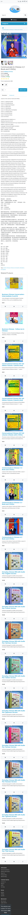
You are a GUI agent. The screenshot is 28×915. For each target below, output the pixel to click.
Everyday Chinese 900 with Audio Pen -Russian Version (13, 781)
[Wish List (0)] (22, 1)
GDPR (2, 885)
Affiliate (2, 894)
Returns (2, 883)
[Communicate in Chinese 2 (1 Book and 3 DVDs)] (14, 46)
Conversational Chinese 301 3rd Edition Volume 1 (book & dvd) (13, 364)
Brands (2, 892)
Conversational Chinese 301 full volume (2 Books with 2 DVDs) (13, 434)
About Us (3, 873)
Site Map (3, 887)
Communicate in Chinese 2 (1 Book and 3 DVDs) (12, 29)
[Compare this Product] (6, 84)
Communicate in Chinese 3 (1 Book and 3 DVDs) (12, 503)
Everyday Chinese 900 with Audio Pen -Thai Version (13, 850)
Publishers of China (8, 71)
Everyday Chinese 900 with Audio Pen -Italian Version (13, 677)
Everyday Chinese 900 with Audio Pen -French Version (13, 607)
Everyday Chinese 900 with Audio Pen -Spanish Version (13, 815)
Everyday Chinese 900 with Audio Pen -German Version (13, 642)
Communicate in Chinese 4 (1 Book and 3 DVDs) (12, 538)
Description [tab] (4, 95)
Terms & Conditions (5, 869)
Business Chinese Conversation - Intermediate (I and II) (13, 295)
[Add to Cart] (5, 306)
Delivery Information (5, 871)
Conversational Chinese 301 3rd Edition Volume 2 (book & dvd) (13, 399)
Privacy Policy (4, 874)
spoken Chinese (6, 267)
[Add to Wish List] (2, 84)
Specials (2, 895)
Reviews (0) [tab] (11, 95)
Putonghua (3, 269)
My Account (3, 901)
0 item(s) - (14, 20)
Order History (4, 902)
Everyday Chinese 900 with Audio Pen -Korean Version (13, 746)
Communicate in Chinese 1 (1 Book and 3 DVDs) (12, 468)
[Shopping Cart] (24, 1)
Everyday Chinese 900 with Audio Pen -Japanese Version (13, 711)
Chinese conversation (15, 267)
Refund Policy (4, 876)
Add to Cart (23, 90)
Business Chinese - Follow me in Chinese (13, 330)
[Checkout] (26, 1)
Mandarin (22, 267)
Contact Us (3, 882)
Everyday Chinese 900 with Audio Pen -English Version (13, 573)
